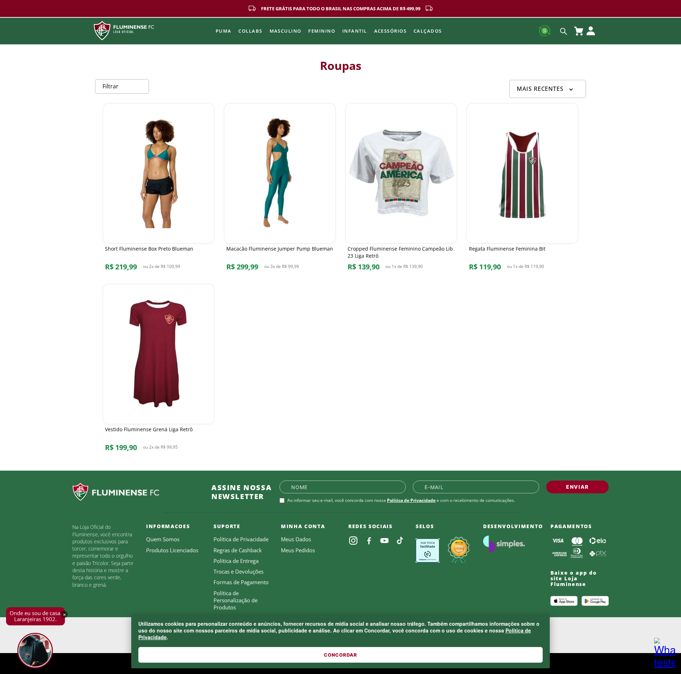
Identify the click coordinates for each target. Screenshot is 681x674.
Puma (224, 31)
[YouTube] (384, 541)
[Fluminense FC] (136, 492)
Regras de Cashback (238, 550)
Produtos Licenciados (172, 550)
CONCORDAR (340, 655)
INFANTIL (354, 31)
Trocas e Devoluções (239, 571)
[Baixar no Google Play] (595, 601)
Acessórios (390, 31)
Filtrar (110, 86)
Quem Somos (162, 539)
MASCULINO (285, 31)
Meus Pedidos (298, 550)
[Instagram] (353, 541)
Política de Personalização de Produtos (236, 600)
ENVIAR (577, 487)
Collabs (250, 31)
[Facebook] (369, 541)
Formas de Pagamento (241, 582)
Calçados (428, 31)
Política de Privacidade (411, 500)
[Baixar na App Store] (563, 601)
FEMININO (321, 31)
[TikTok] (400, 541)
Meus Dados (296, 539)
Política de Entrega (236, 560)
